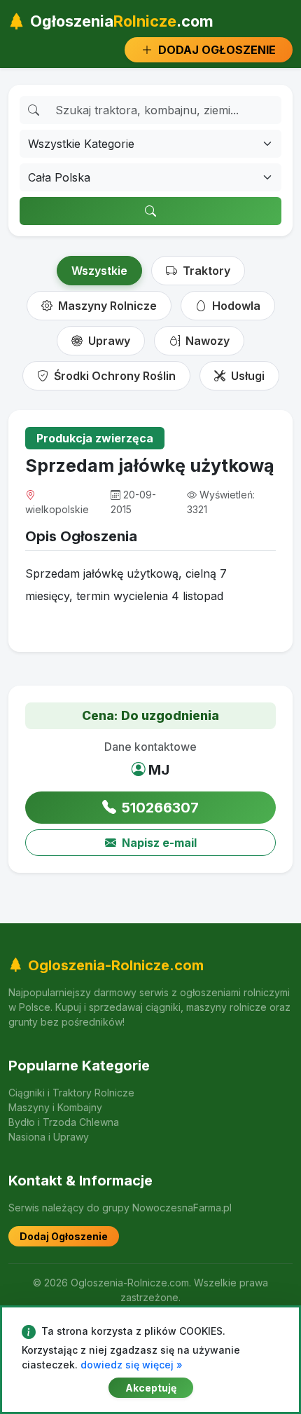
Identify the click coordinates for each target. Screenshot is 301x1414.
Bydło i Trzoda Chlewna (63, 1122)
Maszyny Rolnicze (106, 306)
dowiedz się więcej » (131, 1365)
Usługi (246, 376)
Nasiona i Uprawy (48, 1137)
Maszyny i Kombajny (55, 1107)
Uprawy (107, 341)
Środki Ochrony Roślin (113, 376)
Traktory (205, 271)
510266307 (160, 807)
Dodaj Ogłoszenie (64, 1236)
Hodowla (234, 306)
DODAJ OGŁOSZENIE (215, 50)
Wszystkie (99, 271)
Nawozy (206, 341)
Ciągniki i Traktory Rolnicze (71, 1093)
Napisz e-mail (159, 843)
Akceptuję (150, 1388)
